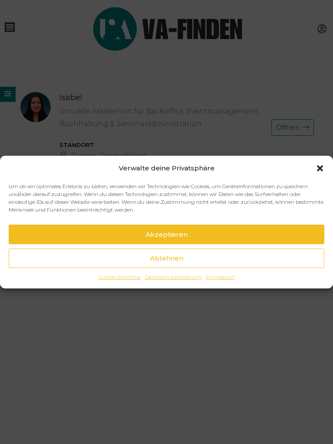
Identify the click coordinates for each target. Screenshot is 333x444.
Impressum (220, 277)
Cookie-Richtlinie (119, 277)
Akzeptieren (167, 234)
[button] (320, 168)
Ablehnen (166, 258)
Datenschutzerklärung (173, 277)
